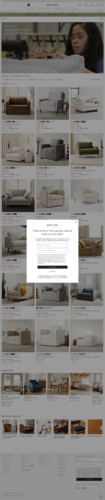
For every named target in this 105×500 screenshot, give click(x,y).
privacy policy (49, 277)
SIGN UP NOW (52, 267)
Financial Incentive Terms (45, 276)
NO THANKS (52, 271)
